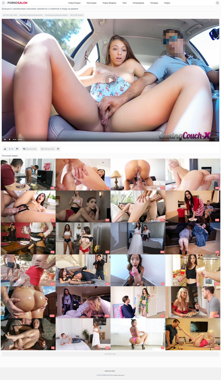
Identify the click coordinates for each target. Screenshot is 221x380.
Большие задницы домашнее (30, 15)
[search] (217, 3)
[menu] (3, 3)
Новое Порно (74, 3)
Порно (167, 3)
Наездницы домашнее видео (56, 15)
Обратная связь (110, 371)
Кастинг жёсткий (10, 15)
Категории (91, 3)
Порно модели (109, 3)
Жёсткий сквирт (76, 15)
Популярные (138, 3)
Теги (124, 3)
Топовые (154, 3)
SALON (17, 3)
